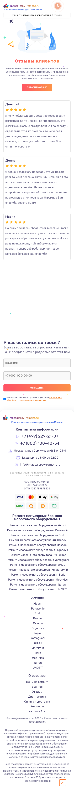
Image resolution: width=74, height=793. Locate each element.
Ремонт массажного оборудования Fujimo (38, 555)
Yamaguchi (38, 638)
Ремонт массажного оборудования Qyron (38, 584)
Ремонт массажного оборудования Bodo (38, 535)
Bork (38, 653)
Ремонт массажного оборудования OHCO (38, 564)
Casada (38, 623)
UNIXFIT (38, 667)
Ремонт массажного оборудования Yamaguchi (38, 560)
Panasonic (38, 608)
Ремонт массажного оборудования (31, 15)
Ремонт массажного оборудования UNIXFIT (38, 589)
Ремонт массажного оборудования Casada (38, 545)
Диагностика (37, 696)
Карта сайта (37, 711)
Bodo (38, 613)
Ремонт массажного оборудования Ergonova (38, 550)
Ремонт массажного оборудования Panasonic (37, 530)
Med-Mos (38, 658)
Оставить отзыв (37, 87)
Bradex (38, 618)
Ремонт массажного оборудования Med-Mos (38, 579)
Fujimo (38, 633)
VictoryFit (37, 648)
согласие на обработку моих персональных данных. (34, 398)
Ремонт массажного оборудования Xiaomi (38, 525)
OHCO (38, 643)
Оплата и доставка (37, 701)
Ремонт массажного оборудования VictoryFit (38, 569)
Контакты (37, 706)
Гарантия (37, 686)
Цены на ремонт (37, 682)
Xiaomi (38, 603)
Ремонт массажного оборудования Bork (38, 574)
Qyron (38, 662)
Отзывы (37, 691)
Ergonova (38, 628)
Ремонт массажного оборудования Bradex (37, 540)
